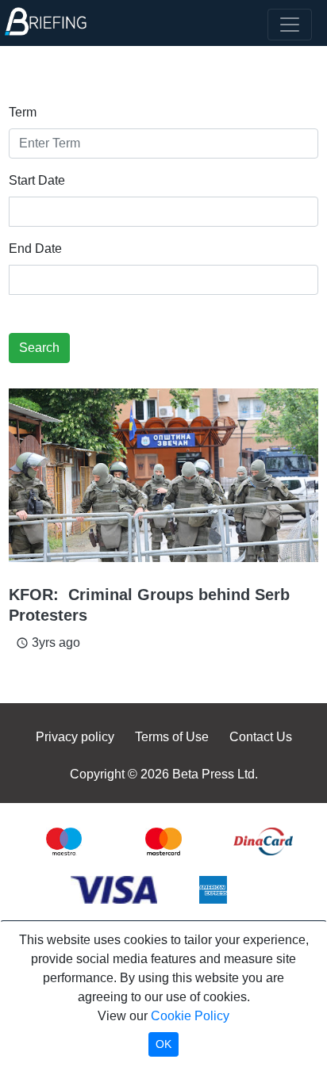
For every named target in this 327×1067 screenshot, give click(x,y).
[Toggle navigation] (289, 24)
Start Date (37, 180)
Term (23, 112)
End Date (35, 248)
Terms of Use (172, 737)
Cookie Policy (190, 1016)
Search (39, 347)
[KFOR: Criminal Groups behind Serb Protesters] (163, 475)
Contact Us (260, 737)
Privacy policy (75, 737)
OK (163, 1044)
